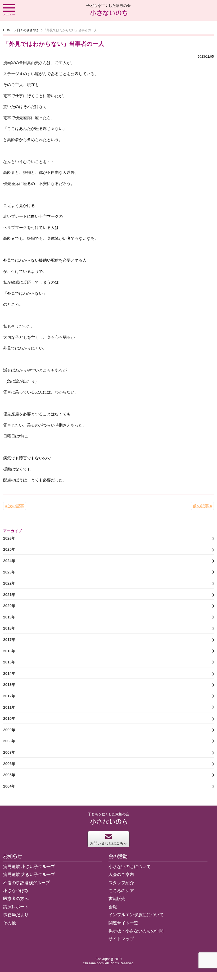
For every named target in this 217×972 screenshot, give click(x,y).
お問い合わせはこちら (108, 843)
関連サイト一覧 (123, 923)
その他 (9, 923)
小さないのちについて (129, 866)
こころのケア (121, 890)
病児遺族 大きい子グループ (29, 874)
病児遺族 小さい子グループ (29, 866)
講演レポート (16, 907)
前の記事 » (202, 506)
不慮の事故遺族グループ (26, 882)
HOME (8, 30)
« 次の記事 (14, 506)
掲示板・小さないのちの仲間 (136, 931)
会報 (112, 907)
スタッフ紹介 (121, 882)
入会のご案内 (121, 874)
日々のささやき (28, 30)
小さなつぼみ (16, 890)
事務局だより (16, 914)
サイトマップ (121, 939)
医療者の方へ (16, 898)
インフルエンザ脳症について (136, 914)
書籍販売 (116, 898)
